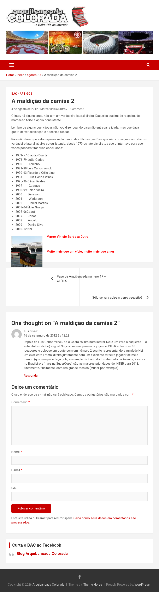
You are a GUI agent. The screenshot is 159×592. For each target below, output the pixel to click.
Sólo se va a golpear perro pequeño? (117, 297)
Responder (31, 375)
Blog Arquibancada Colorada (42, 553)
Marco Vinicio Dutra (53, 109)
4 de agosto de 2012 (24, 109)
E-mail (16, 470)
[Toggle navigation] (11, 65)
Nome (16, 452)
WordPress (142, 584)
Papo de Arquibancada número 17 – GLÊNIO (81, 279)
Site (14, 488)
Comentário (20, 402)
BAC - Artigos (21, 93)
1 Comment (76, 109)
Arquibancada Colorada (48, 584)
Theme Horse (92, 584)
